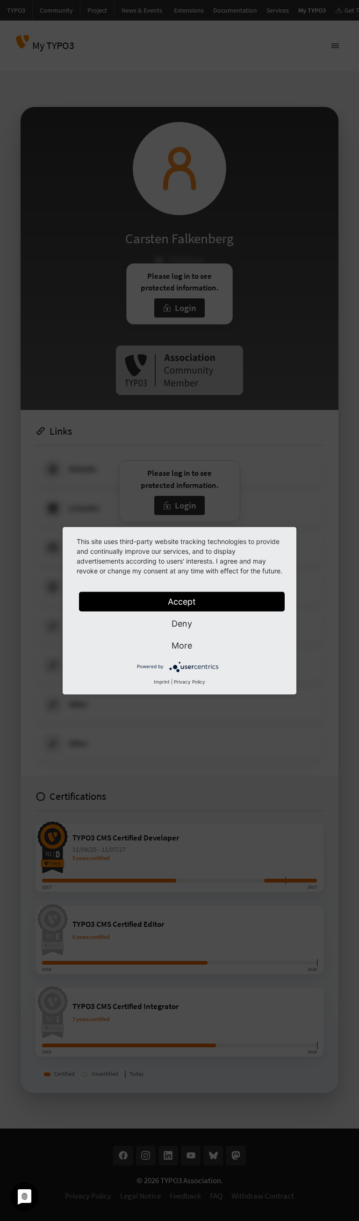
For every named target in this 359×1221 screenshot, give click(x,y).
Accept (182, 601)
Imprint (162, 681)
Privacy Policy (189, 681)
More (182, 645)
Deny (182, 623)
